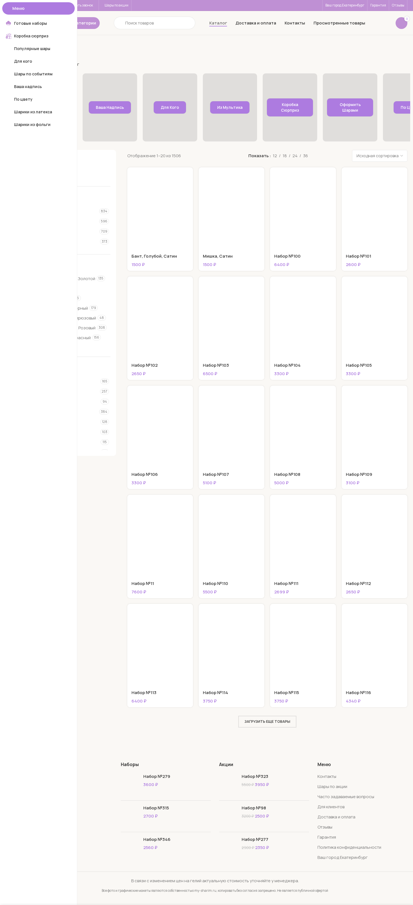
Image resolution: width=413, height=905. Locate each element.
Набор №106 (144, 474)
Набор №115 (286, 692)
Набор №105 (359, 365)
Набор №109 (359, 474)
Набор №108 (287, 474)
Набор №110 (215, 583)
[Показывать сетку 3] (321, 156)
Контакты (326, 776)
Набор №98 (254, 808)
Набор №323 (255, 776)
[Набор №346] (130, 847)
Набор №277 (255, 839)
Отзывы (324, 827)
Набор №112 (358, 583)
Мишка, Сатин (218, 256)
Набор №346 (157, 839)
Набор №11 (142, 583)
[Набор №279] (130, 784)
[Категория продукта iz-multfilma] (230, 107)
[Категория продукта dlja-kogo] (170, 107)
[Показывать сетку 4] (331, 156)
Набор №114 (215, 692)
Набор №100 (287, 256)
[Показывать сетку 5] (341, 156)
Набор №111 (286, 583)
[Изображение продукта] (160, 208)
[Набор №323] (228, 784)
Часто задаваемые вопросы (345, 797)
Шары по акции (332, 786)
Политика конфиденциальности (349, 847)
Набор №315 (156, 808)
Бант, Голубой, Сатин (154, 256)
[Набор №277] (228, 847)
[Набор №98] (228, 816)
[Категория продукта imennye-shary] (110, 107)
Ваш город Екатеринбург (342, 857)
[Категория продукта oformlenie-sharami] (350, 107)
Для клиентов (330, 807)
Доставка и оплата (336, 817)
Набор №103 (216, 365)
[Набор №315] (130, 816)
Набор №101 (358, 256)
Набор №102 (144, 365)
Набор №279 (156, 776)
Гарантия (326, 837)
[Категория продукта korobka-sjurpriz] (290, 107)
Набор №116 (358, 692)
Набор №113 (143, 692)
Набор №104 (287, 365)
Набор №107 (216, 474)
